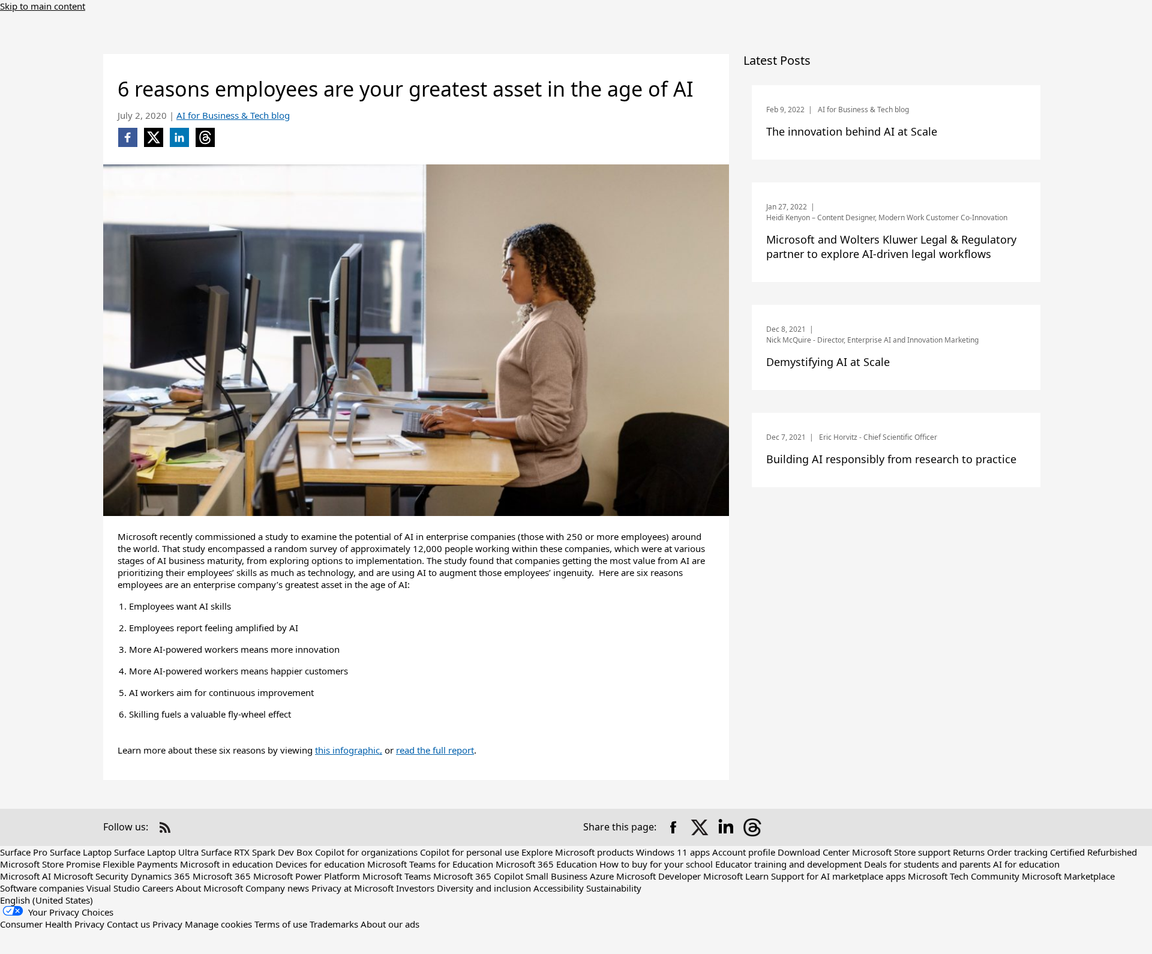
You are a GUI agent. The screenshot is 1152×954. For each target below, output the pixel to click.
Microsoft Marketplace (1068, 876)
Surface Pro (23, 852)
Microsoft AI (25, 876)
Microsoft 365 (222, 876)
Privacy (167, 924)
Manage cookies (218, 924)
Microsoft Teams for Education (430, 864)
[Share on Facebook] (673, 827)
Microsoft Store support (901, 852)
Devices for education (320, 864)
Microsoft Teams (396, 876)
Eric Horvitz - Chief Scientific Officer (878, 437)
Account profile (743, 852)
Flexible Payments (140, 864)
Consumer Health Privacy (52, 924)
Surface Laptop (81, 852)
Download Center (814, 852)
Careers (157, 888)
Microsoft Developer (658, 876)
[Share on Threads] (752, 827)
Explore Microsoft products (577, 852)
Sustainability (613, 888)
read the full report (435, 750)
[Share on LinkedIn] (726, 827)
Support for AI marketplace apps (838, 876)
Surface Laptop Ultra (156, 852)
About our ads (390, 924)
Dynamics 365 (160, 876)
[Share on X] (699, 827)
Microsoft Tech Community (963, 876)
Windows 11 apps (673, 852)
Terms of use (280, 924)
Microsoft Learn (736, 876)
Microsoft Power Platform (306, 876)
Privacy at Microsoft (352, 888)
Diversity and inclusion (484, 888)
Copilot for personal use (469, 852)
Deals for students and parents (927, 864)
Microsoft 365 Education (546, 864)
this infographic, (348, 750)
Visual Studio (113, 888)
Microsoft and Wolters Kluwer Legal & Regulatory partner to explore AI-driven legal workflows (891, 246)
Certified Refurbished (1093, 852)
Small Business (556, 876)
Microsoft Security (90, 876)
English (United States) (46, 900)
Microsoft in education (226, 864)
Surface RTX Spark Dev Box (257, 852)
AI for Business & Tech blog (233, 115)
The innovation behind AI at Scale (851, 131)
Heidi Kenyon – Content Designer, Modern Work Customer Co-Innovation (886, 217)
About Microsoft (209, 888)
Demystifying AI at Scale (828, 362)
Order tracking (1017, 852)
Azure (602, 876)
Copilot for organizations (366, 852)
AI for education (1026, 864)
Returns (969, 852)
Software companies (42, 888)
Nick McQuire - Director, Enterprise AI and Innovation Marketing (872, 340)
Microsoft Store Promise (50, 864)
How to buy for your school (656, 864)
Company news (277, 888)
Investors (415, 888)
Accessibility (558, 888)
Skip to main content (42, 6)
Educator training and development (788, 864)
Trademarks (334, 924)
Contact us (128, 924)
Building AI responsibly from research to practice (891, 459)
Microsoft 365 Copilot (478, 876)
